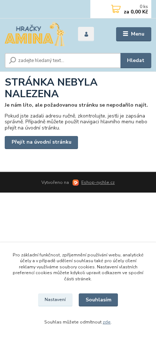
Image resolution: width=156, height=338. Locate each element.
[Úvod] (35, 34)
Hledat (135, 60)
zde (107, 322)
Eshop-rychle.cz (98, 182)
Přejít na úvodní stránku (41, 142)
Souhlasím (98, 299)
